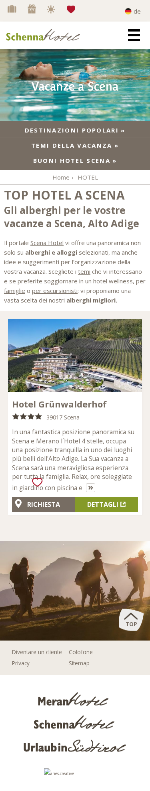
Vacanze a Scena (12, 9)
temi (84, 271)
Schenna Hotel (75, 721)
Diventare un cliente (37, 652)
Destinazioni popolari (72, 130)
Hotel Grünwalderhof (59, 404)
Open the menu (134, 35)
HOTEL (88, 177)
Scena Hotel (47, 243)
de (137, 11)
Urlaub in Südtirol (75, 744)
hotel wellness (113, 281)
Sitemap (79, 663)
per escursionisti (55, 291)
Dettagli (102, 504)
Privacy (21, 663)
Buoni (32, 9)
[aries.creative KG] (75, 775)
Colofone (81, 652)
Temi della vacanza (71, 145)
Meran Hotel (75, 698)
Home (61, 177)
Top (131, 624)
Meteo (52, 9)
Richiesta (43, 504)
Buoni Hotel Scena (71, 160)
